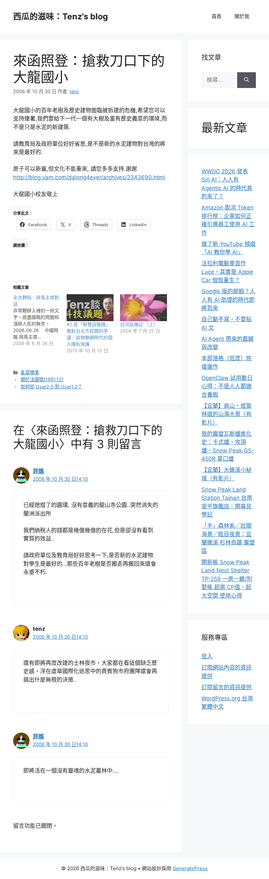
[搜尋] (246, 80)
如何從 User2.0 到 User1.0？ (51, 386)
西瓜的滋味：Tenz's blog (60, 16)
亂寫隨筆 (30, 372)
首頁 (216, 16)
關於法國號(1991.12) (42, 379)
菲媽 (38, 471)
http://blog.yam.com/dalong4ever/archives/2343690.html (89, 177)
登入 (207, 656)
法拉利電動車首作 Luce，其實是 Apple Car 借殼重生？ (227, 271)
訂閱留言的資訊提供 (226, 687)
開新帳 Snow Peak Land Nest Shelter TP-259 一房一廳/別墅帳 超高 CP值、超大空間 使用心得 (226, 579)
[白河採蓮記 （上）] (143, 307)
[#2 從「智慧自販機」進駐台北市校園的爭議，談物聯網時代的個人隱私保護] (90, 307)
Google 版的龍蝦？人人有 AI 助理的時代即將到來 (228, 299)
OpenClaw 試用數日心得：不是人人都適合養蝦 (227, 386)
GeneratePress (190, 868)
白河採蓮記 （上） (139, 324)
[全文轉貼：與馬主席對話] (40, 320)
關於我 (242, 16)
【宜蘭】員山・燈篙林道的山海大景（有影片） (226, 414)
